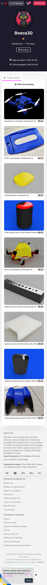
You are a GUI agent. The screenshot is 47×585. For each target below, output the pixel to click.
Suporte (7, 519)
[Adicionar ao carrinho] (36, 116)
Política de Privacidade (13, 538)
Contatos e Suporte (14, 514)
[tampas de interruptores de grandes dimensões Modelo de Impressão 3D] (24, 364)
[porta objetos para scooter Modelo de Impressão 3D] (24, 215)
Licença (7, 530)
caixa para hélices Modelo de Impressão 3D (20, 307)
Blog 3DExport (10, 506)
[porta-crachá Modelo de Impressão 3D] (24, 141)
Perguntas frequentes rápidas (15, 526)
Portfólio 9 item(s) (13, 78)
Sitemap (41, 562)
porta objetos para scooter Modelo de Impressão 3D (24, 232)
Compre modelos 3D (14, 478)
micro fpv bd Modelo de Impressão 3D (18, 270)
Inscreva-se (39, 3)
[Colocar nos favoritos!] (41, 116)
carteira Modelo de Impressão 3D (16, 195)
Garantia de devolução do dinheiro (17, 545)
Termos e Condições (12, 541)
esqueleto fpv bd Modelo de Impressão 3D (20, 121)
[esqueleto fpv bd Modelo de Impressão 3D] (24, 104)
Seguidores (17, 44)
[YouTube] (36, 575)
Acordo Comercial (11, 534)
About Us (8, 433)
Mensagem (24, 50)
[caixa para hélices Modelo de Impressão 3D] (24, 290)
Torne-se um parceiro (12, 502)
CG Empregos (9, 509)
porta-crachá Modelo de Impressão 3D (18, 158)
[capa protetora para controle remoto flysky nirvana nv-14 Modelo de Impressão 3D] (24, 401)
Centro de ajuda (10, 522)
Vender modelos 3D (12, 498)
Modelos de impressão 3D (14, 487)
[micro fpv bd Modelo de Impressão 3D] (24, 252)
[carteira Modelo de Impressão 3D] (24, 178)
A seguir (30, 44)
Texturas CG (8, 494)
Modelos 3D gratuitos (12, 491)
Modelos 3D (9, 483)
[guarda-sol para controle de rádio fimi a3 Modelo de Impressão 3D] (24, 327)
